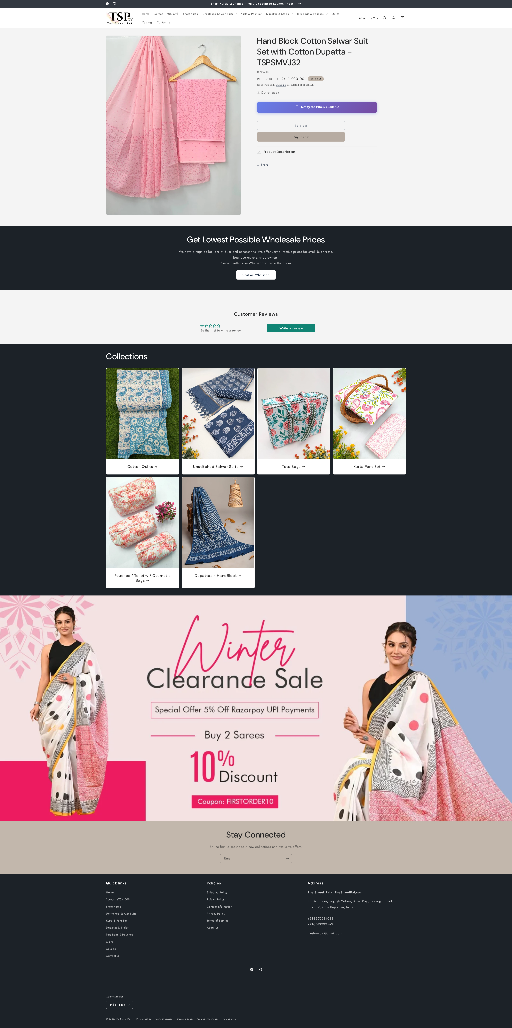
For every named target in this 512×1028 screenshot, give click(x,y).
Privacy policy (143, 1018)
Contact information (208, 1018)
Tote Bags (291, 466)
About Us (213, 928)
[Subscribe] (287, 858)
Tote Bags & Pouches (119, 935)
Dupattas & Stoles (117, 928)
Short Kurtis (113, 907)
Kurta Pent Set (367, 466)
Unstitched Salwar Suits (216, 466)
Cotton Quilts (140, 466)
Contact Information (219, 907)
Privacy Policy (216, 914)
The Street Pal (123, 1018)
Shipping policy (185, 1018)
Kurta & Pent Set (116, 921)
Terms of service (163, 1018)
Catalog (111, 949)
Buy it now (301, 137)
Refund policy (230, 1018)
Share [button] (264, 165)
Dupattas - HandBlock (216, 575)
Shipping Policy (217, 892)
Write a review (291, 328)
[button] (219, 14)
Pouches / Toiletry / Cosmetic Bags (142, 578)
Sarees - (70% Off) (118, 899)
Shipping (281, 85)
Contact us (113, 956)
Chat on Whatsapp (256, 275)
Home (110, 892)
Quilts (110, 942)
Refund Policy (216, 899)
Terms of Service (218, 921)
